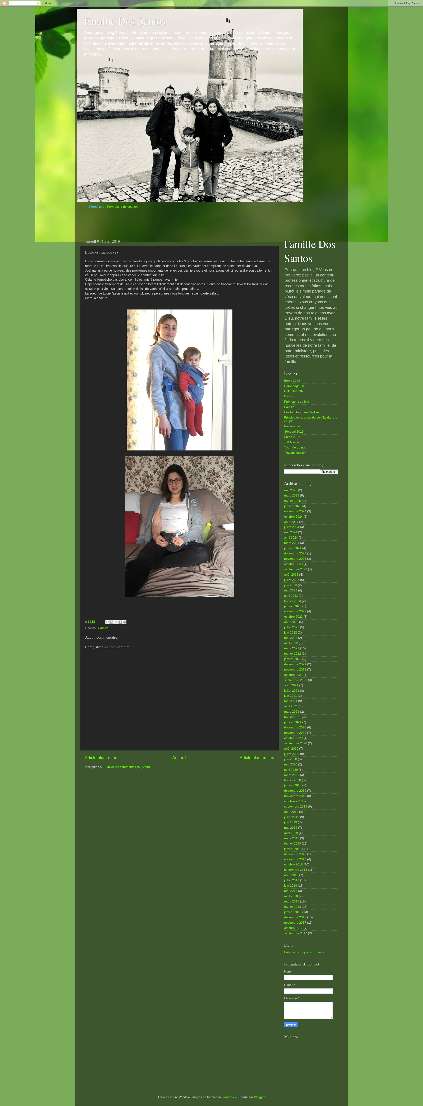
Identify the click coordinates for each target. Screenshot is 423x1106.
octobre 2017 (293, 928)
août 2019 (291, 811)
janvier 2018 (292, 912)
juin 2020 (290, 759)
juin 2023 (290, 585)
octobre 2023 (293, 564)
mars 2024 (291, 543)
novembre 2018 (295, 859)
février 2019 (292, 843)
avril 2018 (291, 896)
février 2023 (292, 601)
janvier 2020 (292, 785)
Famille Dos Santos (125, 21)
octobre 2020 (293, 738)
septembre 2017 (295, 933)
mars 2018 (291, 901)
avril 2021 (291, 706)
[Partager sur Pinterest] (124, 622)
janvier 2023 (292, 606)
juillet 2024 (291, 527)
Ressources (292, 426)
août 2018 (291, 875)
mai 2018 (290, 891)
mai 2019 (290, 827)
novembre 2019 (295, 796)
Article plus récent (102, 757)
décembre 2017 (295, 917)
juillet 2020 (291, 754)
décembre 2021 (295, 664)
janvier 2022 (292, 659)
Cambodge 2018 (296, 386)
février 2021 (292, 717)
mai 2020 (290, 764)
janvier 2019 (292, 848)
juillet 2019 (291, 817)
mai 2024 (290, 532)
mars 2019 (291, 838)
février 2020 (292, 780)
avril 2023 (291, 595)
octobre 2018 (293, 864)
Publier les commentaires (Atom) (127, 767)
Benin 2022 (292, 380)
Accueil (179, 757)
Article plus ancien (257, 757)
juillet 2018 (291, 880)
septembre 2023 (295, 569)
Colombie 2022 (294, 391)
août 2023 (291, 574)
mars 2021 (291, 711)
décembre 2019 (295, 790)
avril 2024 (291, 537)
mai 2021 (290, 701)
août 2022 (291, 622)
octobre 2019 (293, 801)
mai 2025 (290, 490)
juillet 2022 (291, 627)
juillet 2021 (291, 690)
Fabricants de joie (296, 401)
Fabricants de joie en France (304, 952)
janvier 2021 (292, 722)
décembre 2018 (295, 854)
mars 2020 (291, 775)
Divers (288, 396)
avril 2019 (291, 833)
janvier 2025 (292, 506)
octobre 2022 (293, 616)
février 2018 (292, 906)
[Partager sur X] (116, 622)
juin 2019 (290, 822)
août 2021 (291, 685)
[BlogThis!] (111, 622)
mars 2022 (291, 648)
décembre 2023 (295, 553)
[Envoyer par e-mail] (107, 622)
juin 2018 (290, 885)
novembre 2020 (295, 732)
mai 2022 (290, 637)
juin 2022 (290, 632)
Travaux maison (295, 452)
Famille (103, 628)
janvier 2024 (292, 548)
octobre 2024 (293, 516)
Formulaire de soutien (122, 206)
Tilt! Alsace (291, 442)
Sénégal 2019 (294, 431)
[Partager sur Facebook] (120, 622)
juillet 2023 (291, 580)
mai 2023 (290, 590)
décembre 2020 (295, 727)
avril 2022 (291, 643)
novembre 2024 (295, 511)
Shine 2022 (292, 437)
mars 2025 (291, 495)
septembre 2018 (295, 869)
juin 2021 (290, 695)
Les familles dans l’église (301, 412)
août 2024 (291, 522)
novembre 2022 (295, 611)
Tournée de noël (295, 447)
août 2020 (291, 748)
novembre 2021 (295, 669)
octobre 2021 (293, 674)
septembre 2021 (295, 680)
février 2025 (292, 500)
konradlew (230, 1097)
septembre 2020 (295, 743)
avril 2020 (291, 769)
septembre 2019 (295, 806)
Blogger (259, 1097)
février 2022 (292, 653)
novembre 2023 (295, 558)
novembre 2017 (295, 922)
